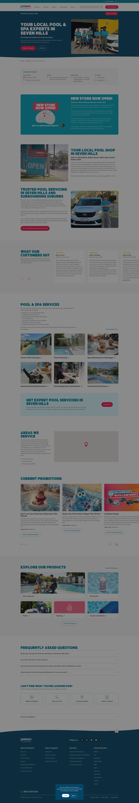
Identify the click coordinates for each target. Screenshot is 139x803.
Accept (66, 795)
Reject (73, 795)
